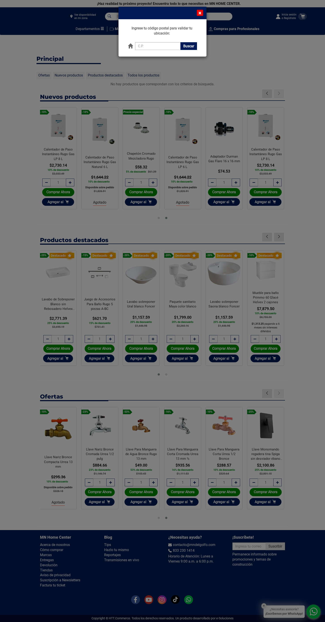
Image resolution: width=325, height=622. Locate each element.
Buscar (188, 46)
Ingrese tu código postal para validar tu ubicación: (162, 30)
